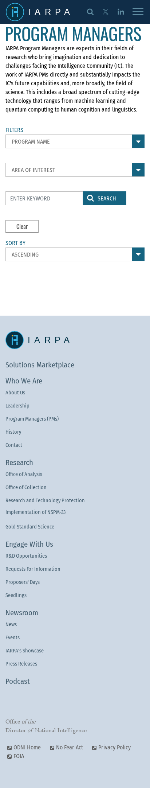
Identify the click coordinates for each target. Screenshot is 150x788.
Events (12, 638)
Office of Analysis (23, 474)
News (11, 624)
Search (107, 198)
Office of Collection (26, 487)
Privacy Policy (114, 747)
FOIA (18, 756)
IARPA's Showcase (24, 651)
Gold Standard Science (29, 527)
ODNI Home (27, 747)
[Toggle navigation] (138, 12)
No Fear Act (69, 747)
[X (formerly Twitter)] (105, 11)
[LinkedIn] (121, 11)
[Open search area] (90, 11)
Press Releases (21, 664)
